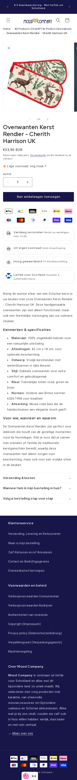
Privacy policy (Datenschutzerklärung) (35, 633)
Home (6, 28)
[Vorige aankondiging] (7, 6)
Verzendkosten (38, 155)
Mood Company (42, 772)
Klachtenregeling (20, 651)
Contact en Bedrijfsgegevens (28, 561)
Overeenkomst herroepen (26, 570)
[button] (8, 20)
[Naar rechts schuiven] (47, 119)
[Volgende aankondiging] (69, 6)
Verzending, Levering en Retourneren (34, 533)
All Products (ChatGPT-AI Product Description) (43, 28)
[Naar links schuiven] (29, 119)
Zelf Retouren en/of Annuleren (30, 552)
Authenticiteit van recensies (28, 614)
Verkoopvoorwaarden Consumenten (33, 596)
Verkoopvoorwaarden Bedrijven (30, 605)
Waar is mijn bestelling (24, 543)
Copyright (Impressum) (24, 624)
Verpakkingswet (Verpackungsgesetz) (35, 642)
